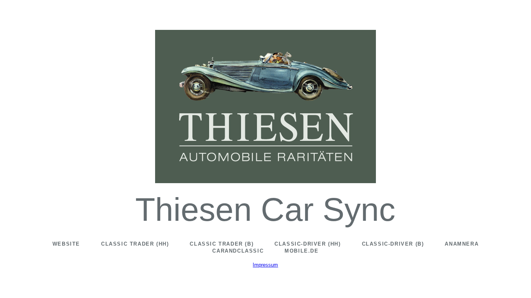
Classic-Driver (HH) (307, 244)
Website (66, 244)
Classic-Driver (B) (393, 244)
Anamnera (462, 244)
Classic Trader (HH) (135, 244)
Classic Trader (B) (221, 244)
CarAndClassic (238, 251)
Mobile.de (301, 251)
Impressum (265, 265)
